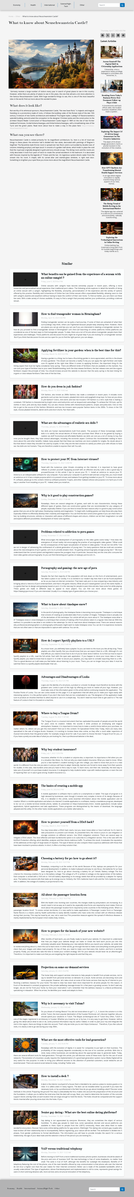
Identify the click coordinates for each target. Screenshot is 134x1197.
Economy (16, 5)
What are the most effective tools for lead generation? (73, 1039)
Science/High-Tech (66, 5)
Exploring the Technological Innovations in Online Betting (112, 239)
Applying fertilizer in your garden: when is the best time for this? (81, 350)
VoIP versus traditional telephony (61, 1148)
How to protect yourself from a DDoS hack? (67, 822)
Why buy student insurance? (59, 749)
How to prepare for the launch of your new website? (72, 930)
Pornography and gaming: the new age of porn (69, 568)
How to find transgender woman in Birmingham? (71, 314)
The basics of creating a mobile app (62, 785)
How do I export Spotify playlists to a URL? (67, 640)
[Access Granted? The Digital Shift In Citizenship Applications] (112, 52)
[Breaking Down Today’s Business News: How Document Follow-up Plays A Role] (112, 86)
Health (33, 5)
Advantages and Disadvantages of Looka (65, 676)
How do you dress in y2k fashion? (61, 386)
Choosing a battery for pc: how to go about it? (69, 858)
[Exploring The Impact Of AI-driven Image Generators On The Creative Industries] (112, 122)
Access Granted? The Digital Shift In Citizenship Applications (111, 64)
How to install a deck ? (55, 1076)
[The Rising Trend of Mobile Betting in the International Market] (112, 194)
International (49, 5)
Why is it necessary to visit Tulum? (62, 1003)
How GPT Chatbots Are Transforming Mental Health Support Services (111, 170)
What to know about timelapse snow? (64, 604)
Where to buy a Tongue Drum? (60, 713)
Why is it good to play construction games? (67, 495)
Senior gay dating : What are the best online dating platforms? (79, 1112)
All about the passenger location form (63, 894)
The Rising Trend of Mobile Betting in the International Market (112, 206)
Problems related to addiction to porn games (67, 531)
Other (82, 5)
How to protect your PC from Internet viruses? (70, 459)
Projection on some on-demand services (65, 967)
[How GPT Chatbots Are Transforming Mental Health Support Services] (112, 158)
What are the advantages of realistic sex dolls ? (69, 422)
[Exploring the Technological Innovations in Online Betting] (112, 228)
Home (11, 16)
